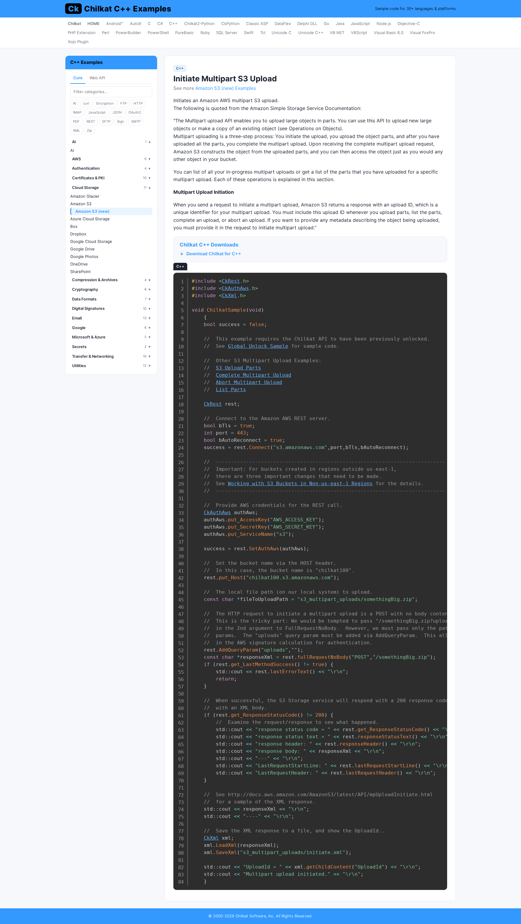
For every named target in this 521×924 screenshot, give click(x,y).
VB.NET (337, 32)
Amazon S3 (80, 203)
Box (73, 226)
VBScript (359, 32)
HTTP (138, 103)
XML (76, 130)
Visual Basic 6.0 (388, 32)
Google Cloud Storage (91, 241)
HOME (93, 23)
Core (78, 77)
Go (326, 23)
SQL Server (226, 32)
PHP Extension (82, 32)
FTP (123, 103)
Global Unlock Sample (258, 346)
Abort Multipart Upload (249, 382)
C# (160, 23)
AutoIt (135, 23)
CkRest (231, 281)
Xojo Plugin (78, 41)
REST (91, 121)
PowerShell (158, 32)
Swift (249, 32)
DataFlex (283, 23)
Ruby (205, 32)
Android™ (114, 23)
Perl (105, 32)
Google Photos (84, 256)
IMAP (77, 112)
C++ (173, 23)
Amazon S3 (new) (92, 211)
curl (86, 103)
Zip (89, 130)
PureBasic (184, 32)
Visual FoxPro (422, 32)
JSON (117, 112)
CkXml (229, 295)
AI (74, 103)
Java (340, 23)
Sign (120, 121)
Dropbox (78, 233)
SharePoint (80, 271)
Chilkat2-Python (199, 23)
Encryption (105, 103)
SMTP (136, 121)
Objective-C (408, 23)
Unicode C (282, 32)
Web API (97, 77)
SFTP (106, 121)
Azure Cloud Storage (90, 218)
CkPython (230, 23)
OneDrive (79, 264)
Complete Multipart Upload (253, 375)
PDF (76, 121)
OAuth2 (134, 112)
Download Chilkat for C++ (213, 253)
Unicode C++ (311, 32)
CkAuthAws (235, 288)
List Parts (231, 389)
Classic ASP (257, 23)
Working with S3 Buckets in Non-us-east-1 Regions (300, 483)
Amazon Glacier (84, 196)
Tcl (262, 32)
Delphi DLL (307, 23)
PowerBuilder (128, 32)
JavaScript (360, 23)
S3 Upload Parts (238, 368)
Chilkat (74, 23)
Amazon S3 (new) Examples (225, 88)
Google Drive (82, 249)
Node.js (384, 23)
